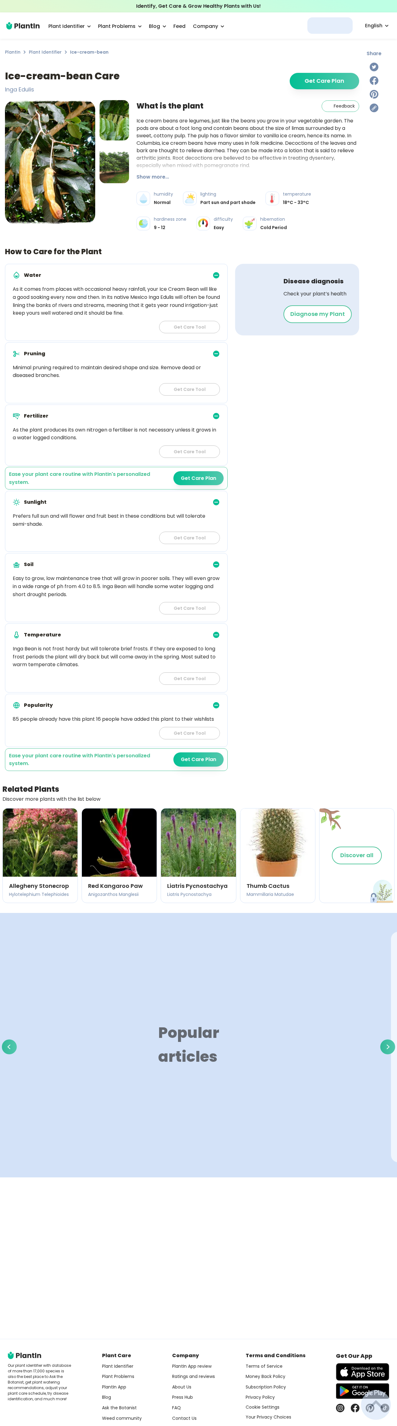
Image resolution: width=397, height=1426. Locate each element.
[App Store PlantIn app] (362, 1372)
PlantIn (12, 52)
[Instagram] (340, 1408)
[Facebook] (374, 80)
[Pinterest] (374, 94)
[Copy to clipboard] (374, 108)
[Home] (23, 26)
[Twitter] (374, 67)
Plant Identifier (45, 52)
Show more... (152, 176)
